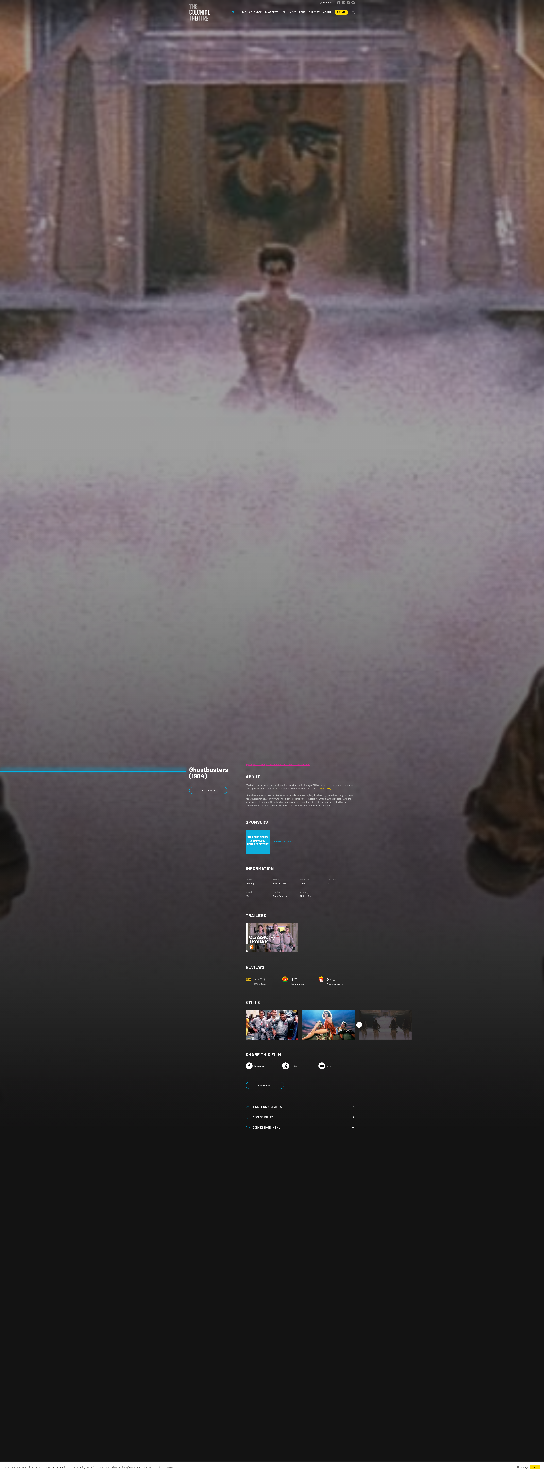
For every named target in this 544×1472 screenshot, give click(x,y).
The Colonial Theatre (199, 12)
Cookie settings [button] (521, 1467)
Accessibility (263, 1117)
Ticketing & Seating (267, 1106)
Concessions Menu (266, 1127)
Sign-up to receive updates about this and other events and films (278, 764)
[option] (272, 937)
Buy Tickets (208, 790)
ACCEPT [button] (535, 1467)
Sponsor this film (282, 841)
